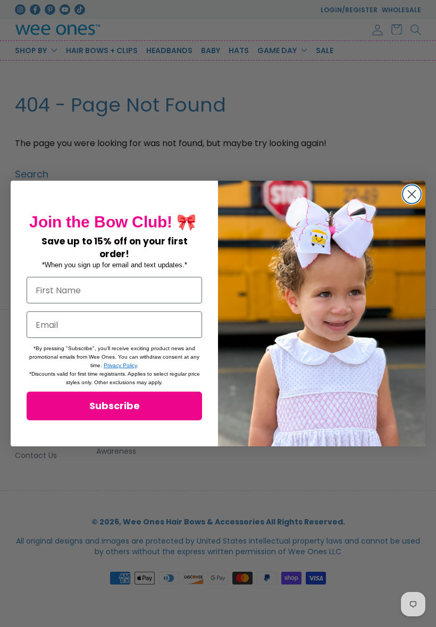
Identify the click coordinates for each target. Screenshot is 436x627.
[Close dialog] (412, 194)
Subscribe (114, 405)
